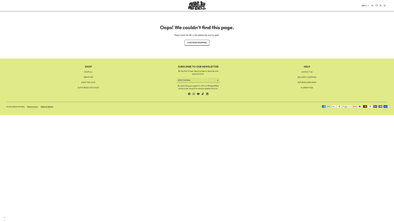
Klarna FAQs (307, 87)
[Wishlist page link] (376, 5)
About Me (88, 77)
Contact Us (306, 72)
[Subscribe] (217, 80)
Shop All (88, 72)
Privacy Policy (213, 86)
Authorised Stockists (88, 87)
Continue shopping (197, 42)
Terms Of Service (47, 107)
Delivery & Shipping (306, 77)
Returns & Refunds (307, 82)
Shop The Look (88, 82)
